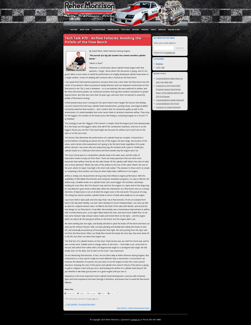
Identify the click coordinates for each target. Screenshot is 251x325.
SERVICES (162, 30)
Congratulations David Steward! (170, 100)
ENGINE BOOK (113, 30)
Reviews (159, 63)
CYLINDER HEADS (98, 30)
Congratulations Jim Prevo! (167, 103)
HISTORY (74, 30)
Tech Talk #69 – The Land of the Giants (80, 304)
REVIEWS (135, 30)
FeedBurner (170, 52)
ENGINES (145, 30)
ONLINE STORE (174, 30)
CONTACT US (77, 24)
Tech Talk (91, 298)
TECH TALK (125, 30)
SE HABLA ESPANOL (90, 24)
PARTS (153, 30)
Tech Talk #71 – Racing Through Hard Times (134, 308)
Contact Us (135, 319)
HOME (68, 24)
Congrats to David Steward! (168, 107)
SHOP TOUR (84, 30)
